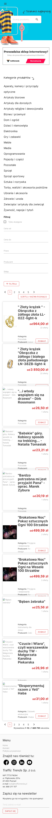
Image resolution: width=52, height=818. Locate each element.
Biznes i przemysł (14, 114)
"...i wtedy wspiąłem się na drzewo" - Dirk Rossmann (31, 396)
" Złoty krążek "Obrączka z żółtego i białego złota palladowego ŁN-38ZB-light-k (33, 356)
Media (7, 148)
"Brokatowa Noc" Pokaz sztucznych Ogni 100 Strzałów (33, 521)
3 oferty (44, 580)
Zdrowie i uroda (13, 198)
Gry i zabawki (12, 136)
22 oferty (44, 328)
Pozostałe (10, 165)
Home (5, 745)
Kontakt (6, 748)
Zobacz (42, 341)
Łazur (30, 342)
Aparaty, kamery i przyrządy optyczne (21, 89)
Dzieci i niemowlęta (16, 125)
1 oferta (44, 412)
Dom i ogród (11, 120)
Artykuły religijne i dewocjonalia (23, 108)
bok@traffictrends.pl (18, 784)
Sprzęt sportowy (14, 176)
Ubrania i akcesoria (15, 193)
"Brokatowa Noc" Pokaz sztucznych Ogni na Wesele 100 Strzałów (33, 565)
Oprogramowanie (14, 153)
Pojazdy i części (14, 159)
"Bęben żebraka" (31, 602)
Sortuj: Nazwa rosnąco (34, 297)
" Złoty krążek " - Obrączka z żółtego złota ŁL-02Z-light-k (31, 312)
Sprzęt (8, 170)
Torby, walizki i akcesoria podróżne (25, 187)
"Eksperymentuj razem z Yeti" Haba (31, 689)
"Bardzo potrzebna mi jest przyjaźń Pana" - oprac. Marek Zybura (32, 482)
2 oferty (44, 534)
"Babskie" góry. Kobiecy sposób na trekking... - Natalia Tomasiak (32, 438)
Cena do (7, 239)
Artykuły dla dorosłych (18, 103)
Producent (8, 262)
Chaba (31, 717)
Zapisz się (10, 811)
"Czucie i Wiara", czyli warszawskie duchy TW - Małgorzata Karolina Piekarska (33, 653)
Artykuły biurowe (14, 97)
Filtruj (11, 284)
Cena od (7, 228)
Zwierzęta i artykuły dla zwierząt (24, 204)
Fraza (6, 251)
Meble (7, 142)
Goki (30, 633)
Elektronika (10, 131)
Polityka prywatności (12, 751)
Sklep (6, 271)
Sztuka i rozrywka (15, 181)
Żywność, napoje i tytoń (18, 210)
